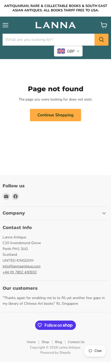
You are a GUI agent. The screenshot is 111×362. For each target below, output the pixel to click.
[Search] (101, 40)
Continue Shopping (55, 115)
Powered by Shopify (55, 352)
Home (31, 342)
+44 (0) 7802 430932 (20, 272)
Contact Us (76, 342)
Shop (45, 342)
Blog (58, 342)
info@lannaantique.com (22, 266)
